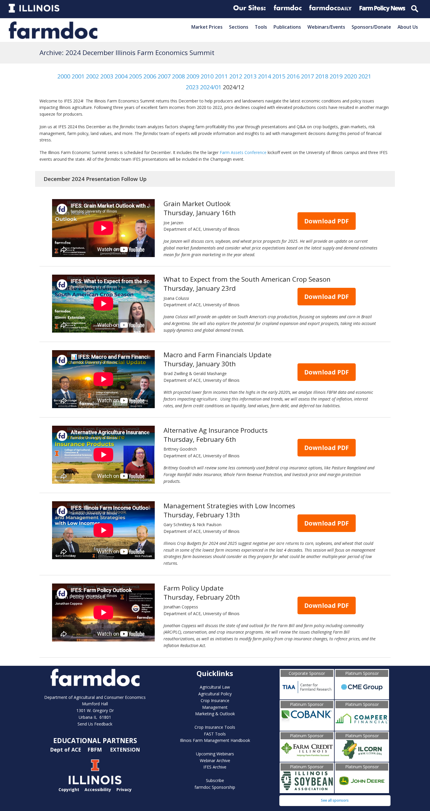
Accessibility (98, 789)
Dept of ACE (66, 749)
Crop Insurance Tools (215, 727)
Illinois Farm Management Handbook (215, 740)
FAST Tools (215, 734)
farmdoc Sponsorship (215, 787)
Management (215, 707)
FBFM (95, 749)
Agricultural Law (215, 687)
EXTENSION (125, 749)
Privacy (124, 789)
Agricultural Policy (215, 694)
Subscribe (215, 780)
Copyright (69, 789)
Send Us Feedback (95, 724)
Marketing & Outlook (215, 713)
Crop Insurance (215, 700)
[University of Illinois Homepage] (95, 783)
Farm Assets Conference (243, 152)
